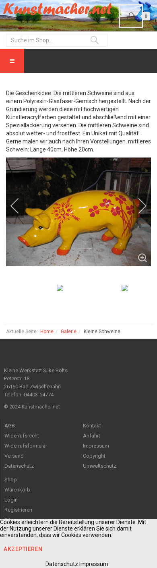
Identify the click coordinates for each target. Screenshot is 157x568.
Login (11, 500)
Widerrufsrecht (21, 436)
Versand (14, 456)
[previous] (20, 206)
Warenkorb (17, 490)
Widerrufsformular (25, 446)
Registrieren (18, 510)
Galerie (68, 331)
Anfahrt (91, 436)
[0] (131, 16)
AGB (9, 426)
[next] (137, 206)
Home (47, 331)
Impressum (96, 446)
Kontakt (92, 426)
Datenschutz (19, 466)
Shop (10, 480)
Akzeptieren (23, 549)
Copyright (94, 456)
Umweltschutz (99, 466)
